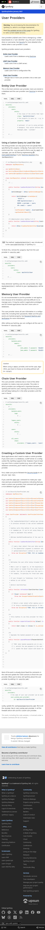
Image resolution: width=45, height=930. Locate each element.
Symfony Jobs (28, 808)
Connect (36, 2)
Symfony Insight (29, 861)
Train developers (29, 879)
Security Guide (32, 473)
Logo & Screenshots (8, 808)
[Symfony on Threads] (9, 917)
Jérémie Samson (22, 736)
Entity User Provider (10, 54)
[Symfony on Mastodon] (21, 912)
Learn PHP (5, 857)
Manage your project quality (33, 882)
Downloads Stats (29, 818)
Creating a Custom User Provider (22, 453)
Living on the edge (29, 852)
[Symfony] (20, 7)
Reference (5, 830)
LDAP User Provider (10, 61)
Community (27, 790)
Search (22, 927)
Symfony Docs (6, 824)
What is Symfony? (8, 790)
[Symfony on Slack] (9, 912)
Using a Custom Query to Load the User (21, 142)
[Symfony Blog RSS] (21, 917)
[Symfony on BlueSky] (3, 917)
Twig (25, 864)
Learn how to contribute (10, 764)
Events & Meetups (29, 799)
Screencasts (6, 851)
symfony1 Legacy (8, 815)
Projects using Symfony (31, 802)
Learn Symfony (7, 820)
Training (5, 839)
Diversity (26, 849)
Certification (6, 845)
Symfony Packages (8, 799)
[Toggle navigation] (41, 6)
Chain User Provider (10, 75)
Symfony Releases (8, 802)
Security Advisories (30, 858)
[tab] (5, 98)
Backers (26, 812)
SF (3, 2)
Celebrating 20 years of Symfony (19, 778)
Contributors (27, 805)
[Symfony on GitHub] (3, 912)
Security (22, 42)
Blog (24, 827)
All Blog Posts (28, 830)
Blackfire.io (15, 2)
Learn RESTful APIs (8, 867)
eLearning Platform (8, 842)
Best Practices (6, 836)
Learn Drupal (6, 864)
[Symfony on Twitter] (15, 912)
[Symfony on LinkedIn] (26, 912)
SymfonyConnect (29, 796)
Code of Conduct (29, 815)
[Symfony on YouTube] (38, 912)
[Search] (42, 2)
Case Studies (27, 836)
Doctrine (33, 56)
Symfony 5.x (8, 27)
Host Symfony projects (31, 891)
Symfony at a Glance (9, 796)
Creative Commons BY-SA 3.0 (12, 718)
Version (41, 927)
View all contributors (9, 747)
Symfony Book (6, 827)
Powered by (27, 896)
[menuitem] (12, 793)
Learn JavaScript (7, 860)
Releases (26, 855)
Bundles (4, 833)
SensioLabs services (30, 876)
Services (26, 873)
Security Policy (7, 805)
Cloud (25, 839)
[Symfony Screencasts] (15, 917)
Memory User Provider (11, 68)
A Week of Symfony (30, 833)
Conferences (27, 845)
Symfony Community (30, 793)
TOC (4, 927)
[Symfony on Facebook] (32, 912)
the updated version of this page (19, 30)
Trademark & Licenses (9, 812)
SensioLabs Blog (29, 867)
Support (26, 821)
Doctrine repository (28, 155)
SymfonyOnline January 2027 (12, 11)
